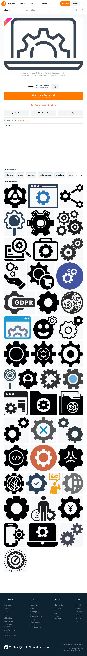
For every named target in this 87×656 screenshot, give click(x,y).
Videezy (6, 610)
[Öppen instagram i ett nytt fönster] (30, 646)
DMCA (31, 607)
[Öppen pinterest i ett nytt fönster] (37, 646)
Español (77, 607)
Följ (55, 88)
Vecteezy (7, 607)
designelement (45, 174)
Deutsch (77, 614)
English (77, 604)
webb (20, 174)
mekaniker (73, 174)
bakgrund (9, 174)
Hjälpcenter (57, 604)
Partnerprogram (35, 610)
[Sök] (76, 10)
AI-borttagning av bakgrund (10, 630)
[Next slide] (78, 174)
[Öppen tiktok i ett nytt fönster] (41, 646)
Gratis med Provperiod (43, 96)
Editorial (44, 4)
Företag (6, 614)
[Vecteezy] (3, 3)
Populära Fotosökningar (34, 620)
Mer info (8, 125)
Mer (75, 620)
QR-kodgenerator (10, 634)
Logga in (75, 4)
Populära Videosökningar (35, 625)
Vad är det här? (24, 120)
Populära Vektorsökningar (35, 615)
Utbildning (8, 617)
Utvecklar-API (9, 620)
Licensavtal (33, 604)
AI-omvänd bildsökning (8, 624)
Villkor (66, 647)
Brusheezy (8, 604)
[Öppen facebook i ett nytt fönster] (26, 646)
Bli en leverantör (57, 617)
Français (77, 617)
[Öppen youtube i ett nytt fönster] (48, 646)
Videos (32, 4)
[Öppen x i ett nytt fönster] (45, 646)
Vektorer (11, 4)
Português (78, 610)
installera (60, 174)
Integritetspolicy (76, 647)
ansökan (31, 174)
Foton (22, 4)
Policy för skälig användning (70, 649)
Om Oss (56, 612)
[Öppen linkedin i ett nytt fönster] (34, 646)
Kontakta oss (56, 608)
